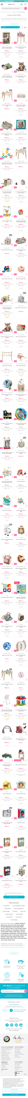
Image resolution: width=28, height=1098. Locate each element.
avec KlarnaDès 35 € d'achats (21, 967)
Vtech (9, 940)
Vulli (14, 925)
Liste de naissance (18, 1063)
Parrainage (17, 1069)
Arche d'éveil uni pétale (7, 365)
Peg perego (13, 936)
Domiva (20, 928)
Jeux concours (17, 1066)
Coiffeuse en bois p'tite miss (21, 764)
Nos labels (3, 1065)
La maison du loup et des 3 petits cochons (21, 192)
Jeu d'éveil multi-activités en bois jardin (7, 424)
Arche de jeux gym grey (7, 738)
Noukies (3, 936)
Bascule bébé (8, 908)
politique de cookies (7, 1087)
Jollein (7, 931)
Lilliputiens (13, 933)
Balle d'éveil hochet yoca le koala (7, 395)
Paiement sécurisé (19, 1071)
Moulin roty (23, 935)
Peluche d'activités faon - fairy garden (7, 337)
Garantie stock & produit (5, 1058)
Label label (16, 931)
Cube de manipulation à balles (21, 511)
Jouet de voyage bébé (18, 908)
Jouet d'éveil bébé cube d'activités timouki (7, 192)
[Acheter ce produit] (12, 43)
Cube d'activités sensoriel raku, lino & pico (7, 823)
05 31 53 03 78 (21, 981)
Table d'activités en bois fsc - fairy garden (21, 48)
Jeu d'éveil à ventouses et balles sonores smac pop (7, 163)
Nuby (7, 936)
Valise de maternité (18, 1067)
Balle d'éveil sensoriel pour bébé (7, 627)
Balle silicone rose (21, 684)
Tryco (2, 940)
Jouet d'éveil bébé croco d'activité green (7, 765)
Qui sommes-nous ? (18, 1048)
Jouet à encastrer (9, 914)
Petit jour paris (5, 938)
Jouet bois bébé (6, 911)
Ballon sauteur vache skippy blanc (7, 540)
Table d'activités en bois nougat (7, 105)
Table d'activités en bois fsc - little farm (7, 134)
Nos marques (17, 1051)
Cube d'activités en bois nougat (21, 453)
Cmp (15, 928)
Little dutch (4, 935)
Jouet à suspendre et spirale (18, 905)
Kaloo (11, 931)
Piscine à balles (14, 919)
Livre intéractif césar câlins (21, 133)
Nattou (18, 923)
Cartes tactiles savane (20, 793)
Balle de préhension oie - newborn (21, 656)
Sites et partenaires (4, 1064)
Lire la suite (14, 24)
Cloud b (11, 928)
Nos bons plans (17, 1049)
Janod (2, 931)
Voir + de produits (14, 897)
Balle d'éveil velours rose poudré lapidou (21, 739)
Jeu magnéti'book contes (21, 851)
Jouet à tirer (22, 911)
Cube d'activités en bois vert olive (21, 881)
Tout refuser (14, 1092)
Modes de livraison (4, 1055)
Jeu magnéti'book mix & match (7, 852)
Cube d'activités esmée (21, 365)
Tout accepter (14, 1094)
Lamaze (22, 931)
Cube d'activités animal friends (21, 627)
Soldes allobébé (17, 1057)
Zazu (13, 940)
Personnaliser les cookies (6, 1052)
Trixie (15, 938)
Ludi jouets (16, 935)
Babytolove (9, 926)
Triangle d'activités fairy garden (21, 250)
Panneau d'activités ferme (21, 336)
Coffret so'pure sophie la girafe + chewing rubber (7, 48)
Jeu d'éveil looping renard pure (7, 221)
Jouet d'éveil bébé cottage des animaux (21, 710)
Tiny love (10, 925)
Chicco (7, 928)
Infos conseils (17, 1064)
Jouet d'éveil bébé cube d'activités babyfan (7, 308)
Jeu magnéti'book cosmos (7, 880)
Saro (11, 938)
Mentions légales (18, 1052)
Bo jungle (16, 926)
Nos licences (3, 1067)
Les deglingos (5, 933)
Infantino (22, 930)
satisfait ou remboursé (7, 980)
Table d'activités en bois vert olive (7, 685)
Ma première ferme (21, 481)
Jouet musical (19, 917)
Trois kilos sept (21, 938)
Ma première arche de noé (7, 278)
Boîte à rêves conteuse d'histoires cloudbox (21, 105)
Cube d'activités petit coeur (7, 568)
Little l (10, 935)
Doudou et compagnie (12, 930)
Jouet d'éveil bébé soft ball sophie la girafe (21, 424)
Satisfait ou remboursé (5, 1059)
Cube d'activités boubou (21, 539)
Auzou (18, 925)
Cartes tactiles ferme (7, 793)
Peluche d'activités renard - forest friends (21, 77)
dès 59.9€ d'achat (7, 967)
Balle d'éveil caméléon (7, 510)
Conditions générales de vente (7, 1048)
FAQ (2, 1070)
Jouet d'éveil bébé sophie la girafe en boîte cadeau (7, 453)
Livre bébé (15, 911)
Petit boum (20, 936)
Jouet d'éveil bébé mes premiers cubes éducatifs (7, 77)
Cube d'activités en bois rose (7, 249)
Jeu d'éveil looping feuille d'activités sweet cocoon (7, 482)
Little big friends (22, 933)
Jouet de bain (6, 905)
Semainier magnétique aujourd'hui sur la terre (21, 598)
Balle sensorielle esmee (21, 278)
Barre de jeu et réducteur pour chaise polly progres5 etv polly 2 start (7, 710)
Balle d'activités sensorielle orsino (21, 569)
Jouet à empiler (19, 914)
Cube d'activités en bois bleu (21, 307)
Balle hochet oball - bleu (7, 655)
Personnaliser (14, 1089)
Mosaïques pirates (21, 822)
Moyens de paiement (5, 1057)
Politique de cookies (5, 1054)
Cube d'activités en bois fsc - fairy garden (21, 395)
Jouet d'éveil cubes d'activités (7, 597)
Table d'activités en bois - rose (21, 162)
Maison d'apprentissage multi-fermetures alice (21, 221)
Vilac (6, 940)
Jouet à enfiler (9, 917)
